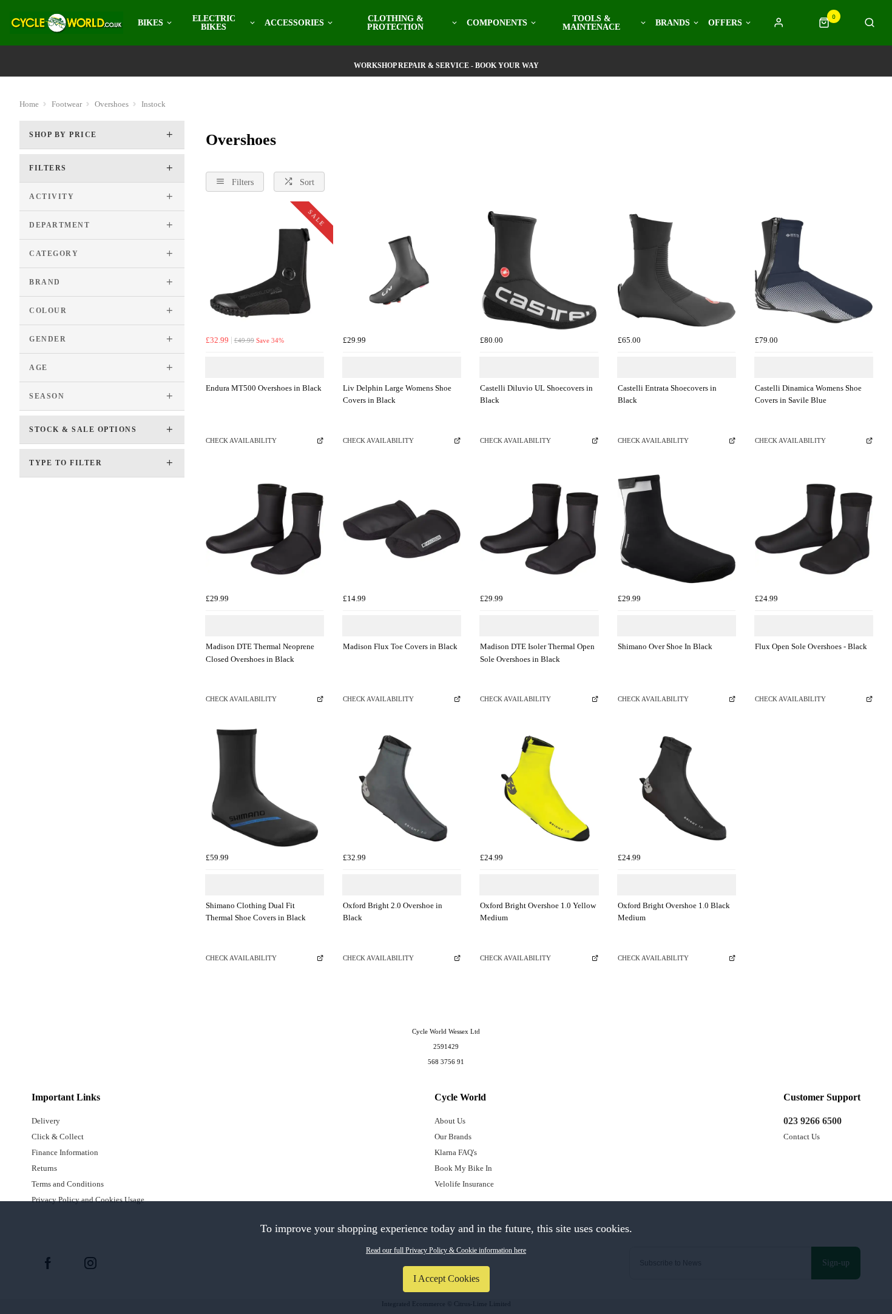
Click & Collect (58, 1136)
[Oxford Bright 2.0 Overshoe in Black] (402, 787)
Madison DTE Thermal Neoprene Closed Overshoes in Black (260, 653)
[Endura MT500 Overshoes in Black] (264, 270)
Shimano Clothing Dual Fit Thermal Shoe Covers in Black (256, 912)
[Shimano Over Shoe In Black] (676, 529)
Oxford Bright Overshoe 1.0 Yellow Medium (538, 912)
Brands (672, 23)
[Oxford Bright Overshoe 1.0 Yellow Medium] (539, 787)
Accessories (294, 23)
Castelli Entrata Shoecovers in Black (667, 394)
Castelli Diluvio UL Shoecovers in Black (536, 394)
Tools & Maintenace (591, 23)
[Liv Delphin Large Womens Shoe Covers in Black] (402, 270)
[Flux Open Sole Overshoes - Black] (814, 529)
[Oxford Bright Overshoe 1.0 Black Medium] (676, 787)
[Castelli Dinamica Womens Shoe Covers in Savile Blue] (814, 270)
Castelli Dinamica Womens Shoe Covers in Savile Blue (808, 394)
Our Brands (452, 1136)
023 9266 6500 (812, 1121)
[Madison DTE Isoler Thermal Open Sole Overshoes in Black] (539, 529)
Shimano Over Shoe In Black (665, 646)
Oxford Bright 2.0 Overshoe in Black (392, 912)
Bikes (150, 23)
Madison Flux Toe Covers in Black (400, 646)
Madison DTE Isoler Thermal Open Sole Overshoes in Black (537, 653)
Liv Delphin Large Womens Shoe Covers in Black (397, 394)
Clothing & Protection (395, 23)
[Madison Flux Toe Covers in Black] (402, 529)
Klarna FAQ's (455, 1152)
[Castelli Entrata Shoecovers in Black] (676, 270)
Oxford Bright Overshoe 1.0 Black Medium (674, 912)
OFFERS (725, 23)
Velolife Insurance (464, 1183)
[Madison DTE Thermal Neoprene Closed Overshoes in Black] (264, 529)
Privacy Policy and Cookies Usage (88, 1199)
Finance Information (65, 1152)
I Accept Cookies (446, 1278)
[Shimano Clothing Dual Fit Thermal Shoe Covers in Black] (264, 787)
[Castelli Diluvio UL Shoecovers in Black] (539, 270)
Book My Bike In (463, 1168)
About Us (449, 1120)
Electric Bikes (213, 23)
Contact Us (801, 1136)
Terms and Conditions (68, 1183)
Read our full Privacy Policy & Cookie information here (446, 1250)
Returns (44, 1168)
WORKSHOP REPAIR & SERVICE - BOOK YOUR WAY (446, 65)
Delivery (46, 1120)
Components (497, 23)
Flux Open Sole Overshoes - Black (811, 646)
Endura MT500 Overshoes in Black (264, 388)
